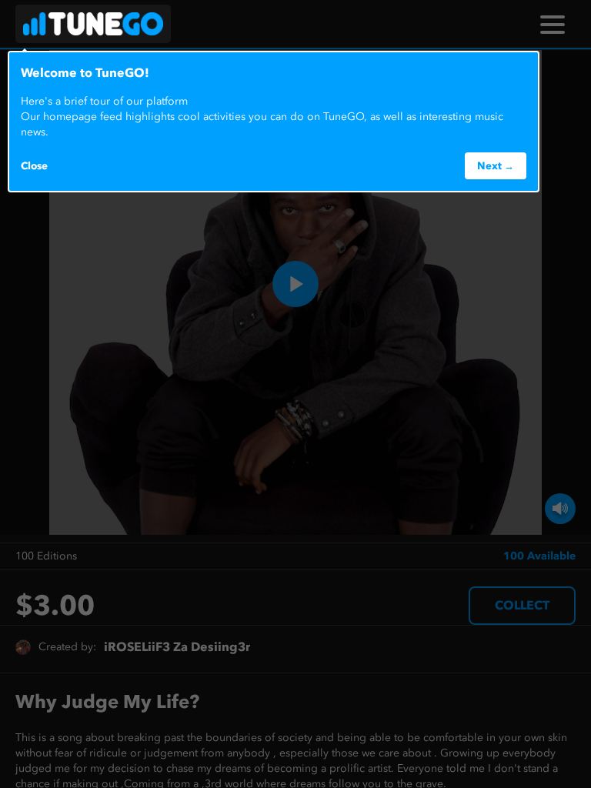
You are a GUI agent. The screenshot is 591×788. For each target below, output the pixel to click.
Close (34, 165)
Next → (495, 165)
